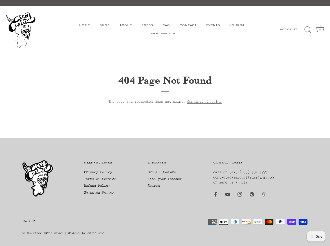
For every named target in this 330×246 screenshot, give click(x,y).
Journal (237, 25)
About (125, 25)
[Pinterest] (252, 194)
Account (288, 30)
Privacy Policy (98, 172)
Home (84, 25)
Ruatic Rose (95, 233)
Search (154, 185)
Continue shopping (204, 101)
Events (213, 25)
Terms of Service (100, 179)
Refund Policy (97, 185)
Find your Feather (165, 179)
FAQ (166, 25)
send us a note (233, 182)
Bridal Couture (162, 172)
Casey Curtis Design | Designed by (60, 233)
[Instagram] (240, 194)
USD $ (26, 220)
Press (147, 25)
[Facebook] (215, 194)
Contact (188, 25)
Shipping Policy (99, 192)
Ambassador (163, 34)
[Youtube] (227, 194)
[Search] (307, 30)
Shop (104, 25)
